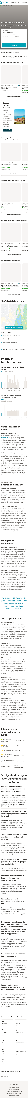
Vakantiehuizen (7, 56)
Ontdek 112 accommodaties (14, 327)
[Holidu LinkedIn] (14, 1084)
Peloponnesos (8, 494)
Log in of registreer (7, 130)
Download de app (15, 2)
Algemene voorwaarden (16, 1091)
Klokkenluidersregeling (14, 1095)
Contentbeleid (17, 1093)
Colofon (8, 1091)
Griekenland (4, 437)
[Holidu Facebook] (17, 1084)
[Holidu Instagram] (11, 1084)
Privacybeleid (9, 1093)
